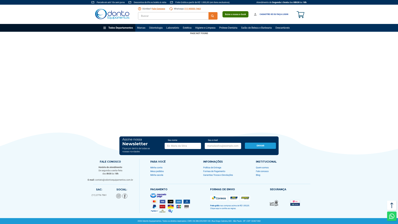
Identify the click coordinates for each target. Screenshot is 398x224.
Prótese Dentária (228, 27)
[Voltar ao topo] (391, 205)
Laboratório (172, 27)
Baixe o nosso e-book (235, 14)
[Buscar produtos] (213, 16)
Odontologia (156, 27)
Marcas (141, 27)
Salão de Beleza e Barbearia (256, 27)
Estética (187, 27)
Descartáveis (282, 27)
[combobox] (178, 16)
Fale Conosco (158, 8)
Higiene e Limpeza (205, 27)
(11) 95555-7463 (192, 8)
